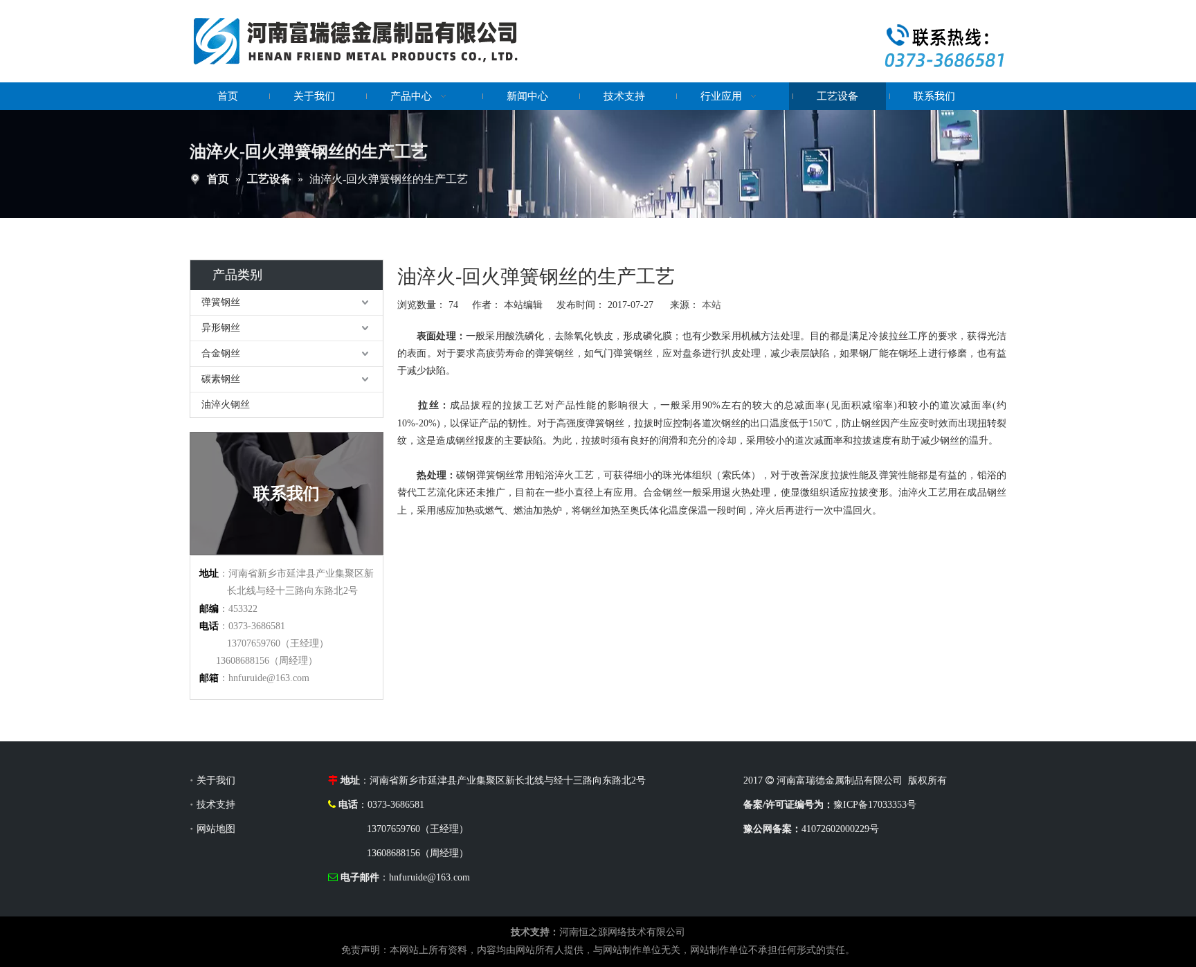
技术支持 (216, 804)
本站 (711, 305)
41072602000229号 (840, 829)
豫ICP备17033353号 (876, 804)
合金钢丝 (220, 353)
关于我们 (216, 780)
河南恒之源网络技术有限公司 (622, 932)
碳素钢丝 (220, 379)
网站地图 (216, 829)
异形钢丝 (220, 328)
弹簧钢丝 (220, 302)
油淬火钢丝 (225, 404)
